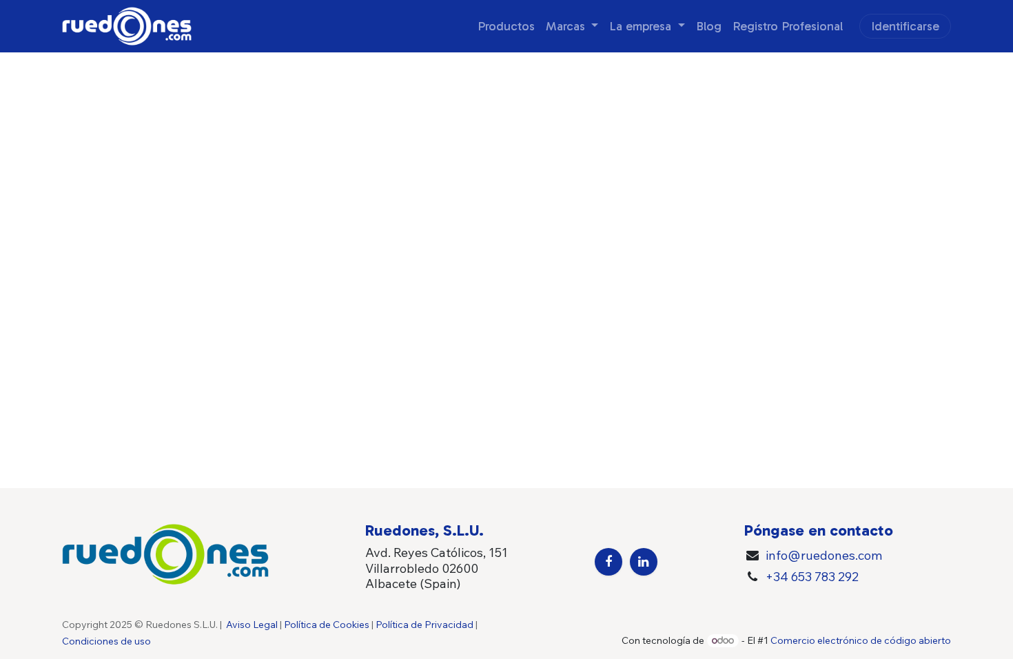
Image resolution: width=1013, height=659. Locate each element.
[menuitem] (506, 26)
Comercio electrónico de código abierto (860, 640)
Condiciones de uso (106, 641)
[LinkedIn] (643, 562)
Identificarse (905, 26)
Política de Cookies (326, 624)
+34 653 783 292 (812, 577)
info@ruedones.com (824, 555)
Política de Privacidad (424, 624)
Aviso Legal (252, 624)
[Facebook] (608, 562)
